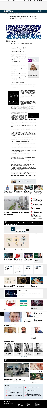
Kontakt (35, 0)
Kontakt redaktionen (20, 405)
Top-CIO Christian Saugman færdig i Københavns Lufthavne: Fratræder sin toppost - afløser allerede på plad (36, 209)
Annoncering (27, 0)
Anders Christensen (18, 353)
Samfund (32, 11)
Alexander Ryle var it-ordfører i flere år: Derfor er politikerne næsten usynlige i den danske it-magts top (36, 216)
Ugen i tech (34, 198)
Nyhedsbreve (31, 0)
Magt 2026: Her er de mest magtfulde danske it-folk (13, 13)
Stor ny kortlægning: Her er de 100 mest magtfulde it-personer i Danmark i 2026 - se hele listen (32, 387)
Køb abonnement (39, 0)
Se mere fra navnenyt (23, 356)
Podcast (19, 402)
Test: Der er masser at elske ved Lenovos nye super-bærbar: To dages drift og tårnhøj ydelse (36, 205)
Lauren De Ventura (28, 353)
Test (33, 203)
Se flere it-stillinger (23, 275)
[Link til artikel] (8, 187)
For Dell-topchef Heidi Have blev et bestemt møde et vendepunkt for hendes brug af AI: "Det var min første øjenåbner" (32, 393)
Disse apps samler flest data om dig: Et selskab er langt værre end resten (14, 390)
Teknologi (18, 11)
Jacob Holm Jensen (38, 353)
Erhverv (23, 11)
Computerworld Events (29, 402)
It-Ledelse (27, 11)
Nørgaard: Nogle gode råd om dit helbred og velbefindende (15, 395)
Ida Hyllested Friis (8, 353)
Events (14, 0)
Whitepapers (28, 404)
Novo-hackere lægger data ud (23, 13)
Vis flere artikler (34, 218)
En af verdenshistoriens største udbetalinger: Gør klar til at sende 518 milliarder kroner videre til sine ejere (33, 390)
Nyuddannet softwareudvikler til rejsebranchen (37, 269)
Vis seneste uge (40, 218)
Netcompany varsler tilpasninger (32, 13)
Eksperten (24, 0)
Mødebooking (20, 0)
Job (11, 0)
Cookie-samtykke (37, 402)
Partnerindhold (28, 403)
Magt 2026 (34, 214)
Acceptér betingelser (18, 231)
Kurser (17, 0)
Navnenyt (19, 404)
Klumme (5, 190)
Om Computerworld (8, 0)
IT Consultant (7, 268)
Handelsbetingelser (37, 404)
